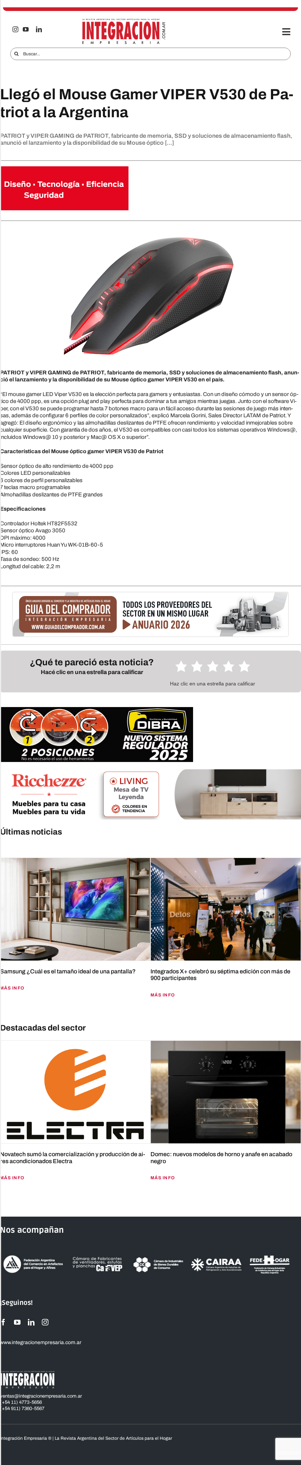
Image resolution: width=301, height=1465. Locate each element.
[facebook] (3, 1322)
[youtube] (26, 29)
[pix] (2, 847)
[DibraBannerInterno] (96, 710)
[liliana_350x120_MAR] (64, 169)
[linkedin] (39, 29)
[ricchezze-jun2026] (150, 772)
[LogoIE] (124, 21)
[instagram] (15, 29)
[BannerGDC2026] (150, 595)
